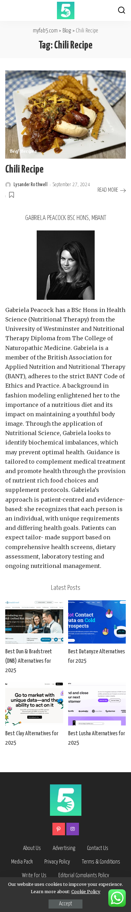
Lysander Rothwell (31, 184)
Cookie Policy (85, 891)
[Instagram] (72, 829)
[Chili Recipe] (65, 114)
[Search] (121, 10)
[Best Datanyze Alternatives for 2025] (97, 622)
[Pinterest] (58, 829)
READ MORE (107, 190)
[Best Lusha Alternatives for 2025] (97, 703)
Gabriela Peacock (29, 309)
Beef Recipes (23, 151)
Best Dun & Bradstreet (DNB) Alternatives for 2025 (28, 661)
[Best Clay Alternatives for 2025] (34, 703)
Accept (65, 903)
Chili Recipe (24, 169)
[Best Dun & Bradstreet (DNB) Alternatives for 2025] (34, 622)
